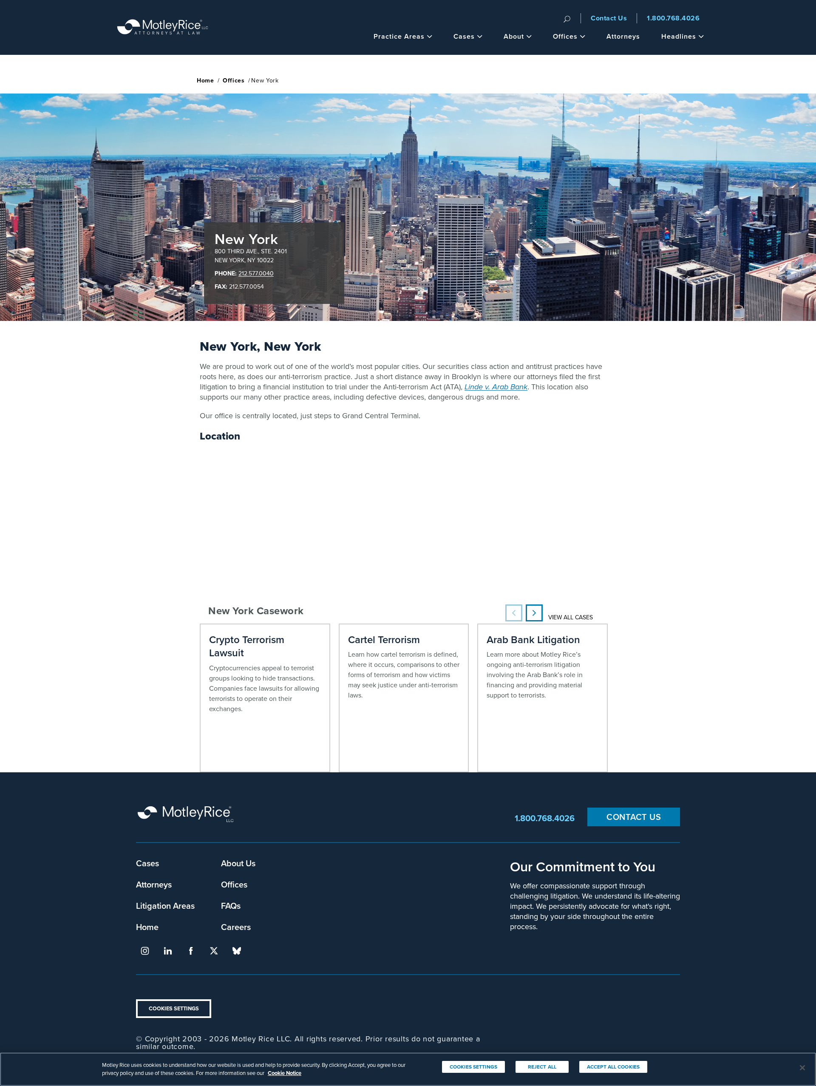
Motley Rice (187, 818)
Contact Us (609, 18)
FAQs (231, 905)
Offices (565, 36)
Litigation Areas (165, 905)
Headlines (678, 36)
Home (205, 80)
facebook (191, 951)
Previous (513, 612)
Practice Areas (399, 36)
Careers (236, 927)
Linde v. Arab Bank (496, 386)
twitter (214, 951)
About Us (238, 863)
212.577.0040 (256, 273)
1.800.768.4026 (673, 18)
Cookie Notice (284, 1073)
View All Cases (570, 617)
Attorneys (623, 36)
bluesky (237, 951)
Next (534, 612)
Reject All (542, 1067)
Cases (464, 36)
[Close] (802, 1067)
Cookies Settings (174, 1008)
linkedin (168, 951)
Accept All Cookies (613, 1067)
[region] (408, 1069)
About (514, 36)
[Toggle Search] (567, 18)
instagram (145, 951)
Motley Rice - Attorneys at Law (162, 27)
